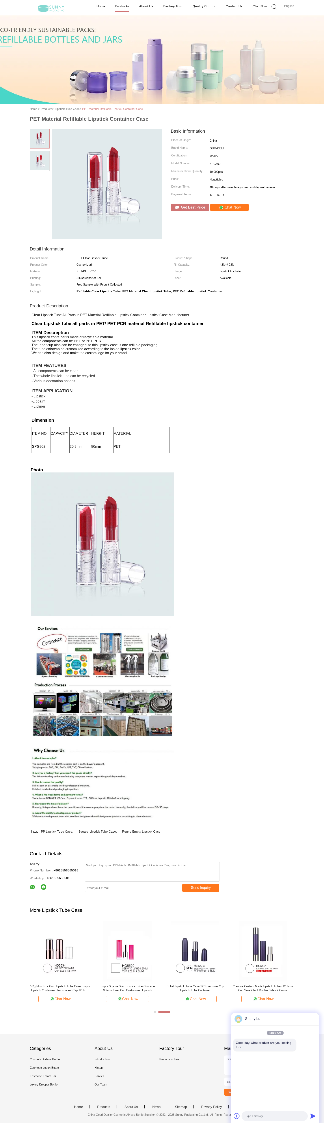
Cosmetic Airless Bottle (45, 1059)
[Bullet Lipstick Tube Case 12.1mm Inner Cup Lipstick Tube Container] (195, 951)
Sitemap (181, 1106)
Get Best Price (192, 207)
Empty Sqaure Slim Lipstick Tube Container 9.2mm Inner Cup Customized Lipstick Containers (128, 988)
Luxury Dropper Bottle (44, 1084)
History (99, 1067)
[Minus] (313, 1018)
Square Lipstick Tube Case (97, 831)
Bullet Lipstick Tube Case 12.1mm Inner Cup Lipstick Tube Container (195, 988)
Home (101, 6)
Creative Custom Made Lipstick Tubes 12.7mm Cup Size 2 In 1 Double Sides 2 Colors (263, 988)
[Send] (313, 1116)
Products (122, 6)
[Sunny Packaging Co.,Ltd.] (51, 8)
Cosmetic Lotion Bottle (44, 1067)
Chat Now (260, 6)
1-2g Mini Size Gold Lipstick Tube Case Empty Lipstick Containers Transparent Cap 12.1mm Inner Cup (60, 988)
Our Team (101, 1084)
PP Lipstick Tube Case (56, 831)
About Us (146, 6)
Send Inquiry (201, 888)
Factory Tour (172, 6)
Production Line (169, 1059)
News (156, 1106)
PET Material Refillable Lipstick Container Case (112, 109)
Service (99, 1076)
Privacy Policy (211, 1106)
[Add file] (237, 1116)
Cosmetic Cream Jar (43, 1076)
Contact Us (234, 6)
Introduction (102, 1059)
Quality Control (204, 6)
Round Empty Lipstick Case (141, 831)
